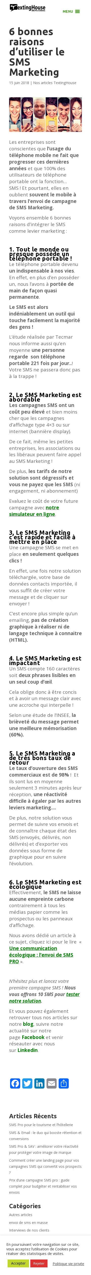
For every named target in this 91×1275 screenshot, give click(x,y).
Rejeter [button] (38, 1263)
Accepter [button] (18, 1263)
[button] (68, 11)
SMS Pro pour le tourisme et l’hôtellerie (41, 1124)
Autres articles (20, 1214)
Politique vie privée (68, 1263)
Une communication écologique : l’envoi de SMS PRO (41, 955)
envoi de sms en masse (28, 1222)
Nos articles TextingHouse (54, 82)
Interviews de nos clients (29, 1230)
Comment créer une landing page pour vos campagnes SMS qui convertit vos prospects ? (45, 1166)
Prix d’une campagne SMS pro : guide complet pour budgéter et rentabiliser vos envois (43, 1186)
